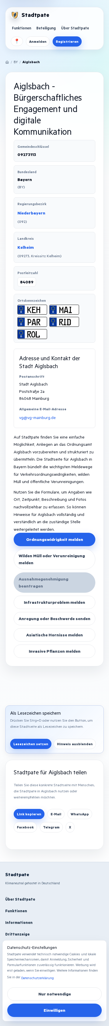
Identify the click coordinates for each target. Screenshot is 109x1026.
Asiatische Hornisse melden (54, 635)
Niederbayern (31, 213)
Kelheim (25, 247)
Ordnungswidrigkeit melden (54, 539)
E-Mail (56, 814)
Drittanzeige (17, 934)
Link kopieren (29, 814)
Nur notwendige (54, 994)
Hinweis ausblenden (75, 744)
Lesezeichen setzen (30, 744)
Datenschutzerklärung (37, 978)
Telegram (51, 827)
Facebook (25, 827)
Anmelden (38, 41)
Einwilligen (54, 1010)
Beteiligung (46, 28)
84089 (26, 282)
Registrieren (67, 41)
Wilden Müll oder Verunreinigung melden (52, 559)
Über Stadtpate (75, 28)
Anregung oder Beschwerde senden (54, 618)
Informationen (19, 922)
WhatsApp (80, 814)
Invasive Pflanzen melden (55, 651)
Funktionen (21, 28)
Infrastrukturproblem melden (54, 602)
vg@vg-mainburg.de (37, 417)
